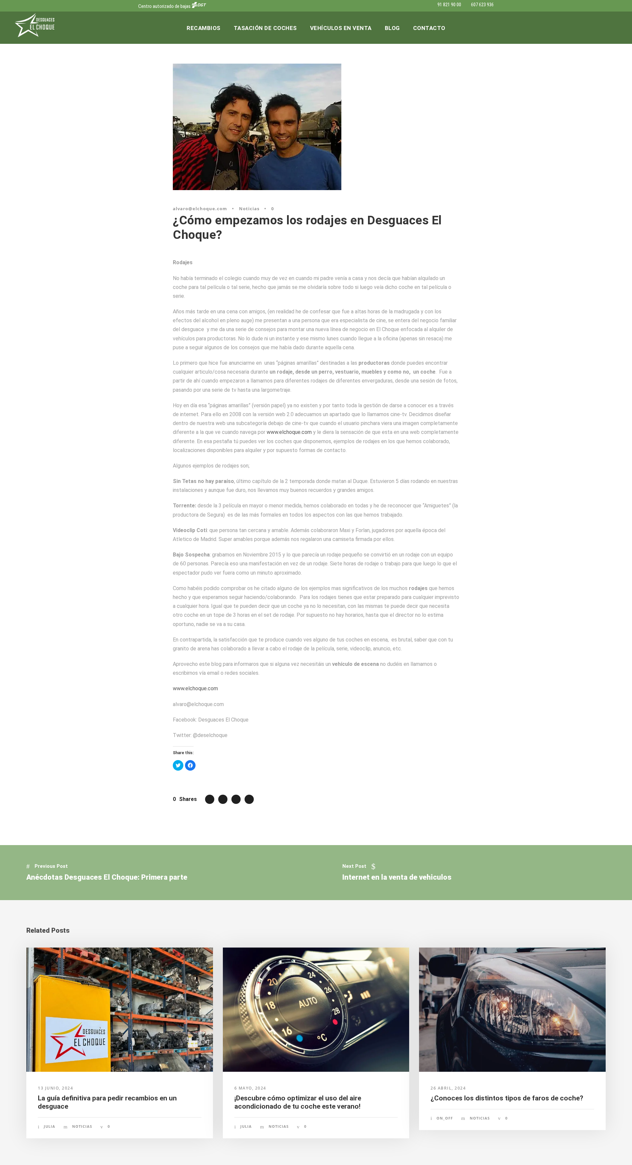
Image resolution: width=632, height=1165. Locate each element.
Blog (392, 28)
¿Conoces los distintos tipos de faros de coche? (507, 1098)
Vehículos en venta (341, 28)
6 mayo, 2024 (250, 1088)
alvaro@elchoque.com (200, 209)
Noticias (249, 209)
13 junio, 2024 (55, 1088)
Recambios (204, 28)
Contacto (429, 28)
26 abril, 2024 (448, 1088)
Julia (49, 1126)
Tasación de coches (265, 28)
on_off (444, 1118)
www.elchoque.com (289, 432)
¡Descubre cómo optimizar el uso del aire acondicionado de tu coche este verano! (297, 1102)
